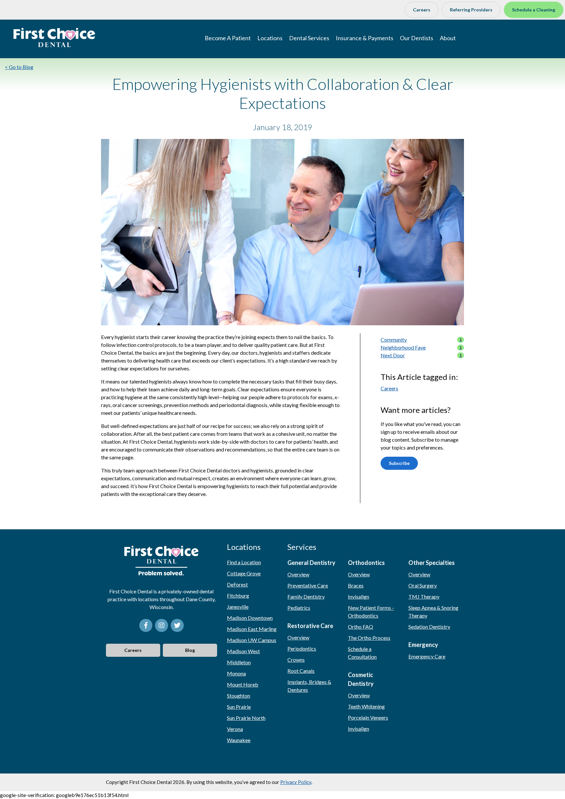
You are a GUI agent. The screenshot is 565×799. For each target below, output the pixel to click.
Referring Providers (471, 9)
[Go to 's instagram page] (161, 625)
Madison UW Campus (251, 640)
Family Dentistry (306, 596)
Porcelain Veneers (368, 717)
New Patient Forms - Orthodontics (371, 611)
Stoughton (238, 695)
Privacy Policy (295, 782)
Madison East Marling (252, 629)
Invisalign (358, 596)
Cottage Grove (244, 573)
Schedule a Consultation (362, 653)
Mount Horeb (242, 684)
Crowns (296, 659)
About (448, 38)
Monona (236, 673)
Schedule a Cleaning (533, 9)
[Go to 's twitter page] (177, 625)
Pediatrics (298, 607)
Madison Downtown (250, 618)
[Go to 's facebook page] (145, 625)
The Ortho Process (369, 638)
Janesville (237, 607)
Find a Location (244, 562)
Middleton (239, 662)
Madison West (243, 651)
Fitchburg (238, 595)
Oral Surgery (422, 585)
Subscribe (399, 463)
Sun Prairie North (246, 718)
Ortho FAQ (360, 626)
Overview (298, 574)
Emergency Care (426, 656)
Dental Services (309, 38)
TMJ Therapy (423, 596)
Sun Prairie (239, 707)
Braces (356, 585)
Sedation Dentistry (429, 626)
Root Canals (301, 671)
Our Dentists (416, 38)
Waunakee (238, 740)
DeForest (237, 584)
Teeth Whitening (366, 706)
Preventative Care (307, 585)
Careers (421, 9)
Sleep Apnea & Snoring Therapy (433, 611)
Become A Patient (228, 38)
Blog (190, 650)
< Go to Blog (19, 67)
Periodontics (301, 648)
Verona (235, 729)
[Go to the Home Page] (54, 37)
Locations (269, 38)
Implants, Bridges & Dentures (309, 686)
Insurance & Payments (364, 38)
